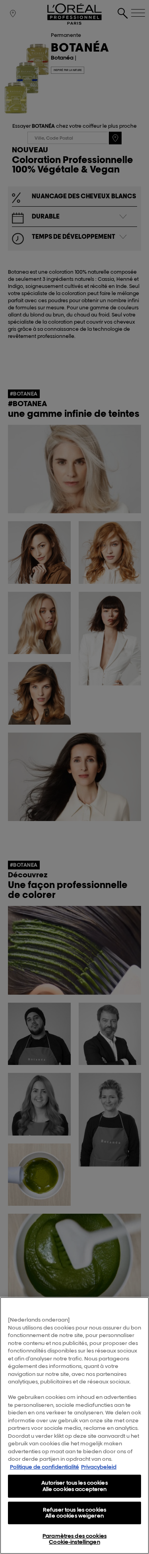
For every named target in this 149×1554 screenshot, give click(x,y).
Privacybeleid (98, 1467)
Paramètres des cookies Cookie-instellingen (74, 1539)
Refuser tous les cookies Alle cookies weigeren (74, 1512)
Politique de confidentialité (44, 1467)
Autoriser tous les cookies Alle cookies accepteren (74, 1485)
